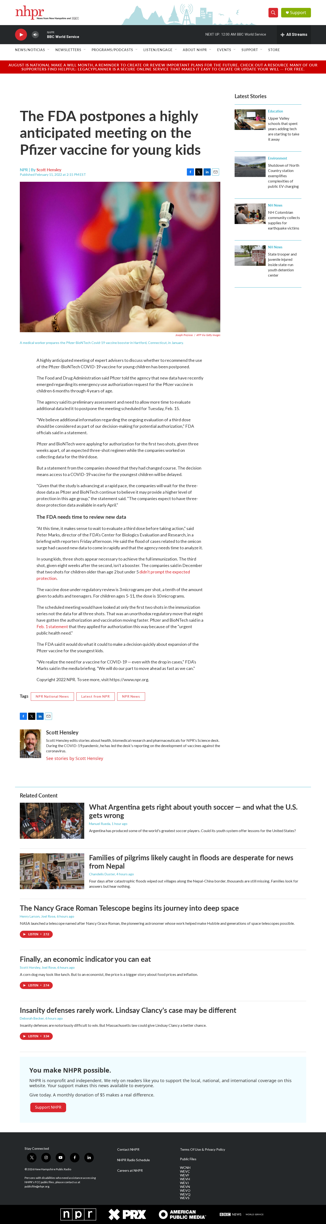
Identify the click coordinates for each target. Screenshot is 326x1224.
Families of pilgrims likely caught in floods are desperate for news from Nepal (191, 861)
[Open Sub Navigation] (49, 50)
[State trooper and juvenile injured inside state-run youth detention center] (250, 255)
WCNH (185, 1168)
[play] (21, 34)
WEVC (185, 1171)
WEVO (185, 1190)
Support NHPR (48, 1107)
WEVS (184, 1198)
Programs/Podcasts (112, 49)
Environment (277, 158)
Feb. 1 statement (52, 626)
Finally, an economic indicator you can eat (85, 959)
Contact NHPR (128, 1149)
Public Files (188, 1159)
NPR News (131, 696)
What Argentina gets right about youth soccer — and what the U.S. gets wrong (193, 811)
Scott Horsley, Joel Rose (38, 967)
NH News (275, 205)
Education (275, 111)
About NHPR (195, 49)
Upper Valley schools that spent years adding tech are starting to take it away (283, 128)
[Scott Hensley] (30, 743)
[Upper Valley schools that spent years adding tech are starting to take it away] (250, 119)
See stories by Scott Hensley (74, 758)
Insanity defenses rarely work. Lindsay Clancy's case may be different (128, 1010)
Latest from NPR (95, 696)
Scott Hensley (49, 169)
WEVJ (184, 1183)
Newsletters (68, 49)
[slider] (43, 34)
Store (274, 49)
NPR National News (52, 696)
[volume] (35, 34)
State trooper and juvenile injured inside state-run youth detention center (282, 264)
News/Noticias (30, 49)
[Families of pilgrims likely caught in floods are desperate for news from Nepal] (52, 871)
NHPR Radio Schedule (133, 1160)
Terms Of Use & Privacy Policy (202, 1149)
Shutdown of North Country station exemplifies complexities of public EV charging (283, 175)
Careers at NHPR (130, 1170)
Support (298, 12)
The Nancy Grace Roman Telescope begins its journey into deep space (129, 908)
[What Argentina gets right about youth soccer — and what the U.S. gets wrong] (52, 821)
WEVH (185, 1179)
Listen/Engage (158, 49)
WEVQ (185, 1194)
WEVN (185, 1187)
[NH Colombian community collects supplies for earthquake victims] (250, 213)
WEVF (184, 1175)
